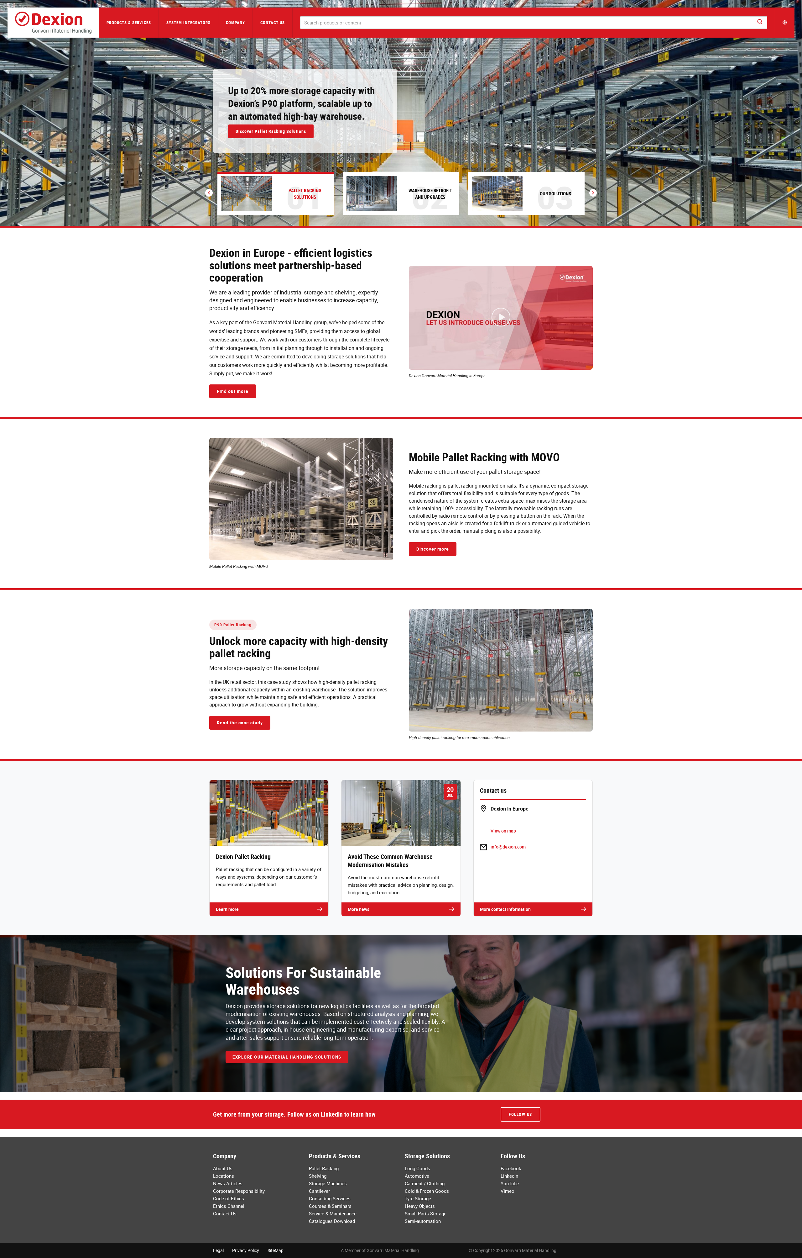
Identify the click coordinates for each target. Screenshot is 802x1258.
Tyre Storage (418, 1198)
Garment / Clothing (425, 1183)
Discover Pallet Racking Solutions (271, 131)
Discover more (432, 549)
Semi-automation (423, 1221)
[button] (784, 23)
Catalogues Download (332, 1221)
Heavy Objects (420, 1206)
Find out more (232, 391)
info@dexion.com (508, 847)
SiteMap (276, 1250)
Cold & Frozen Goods (427, 1191)
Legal (218, 1250)
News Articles (227, 1183)
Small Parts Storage (425, 1213)
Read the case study (240, 723)
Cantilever (319, 1191)
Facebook (511, 1168)
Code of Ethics (228, 1198)
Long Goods (417, 1168)
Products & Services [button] (129, 22)
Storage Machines (328, 1183)
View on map (503, 831)
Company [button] (235, 22)
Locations (223, 1176)
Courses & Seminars (330, 1206)
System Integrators (188, 22)
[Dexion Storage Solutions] (53, 23)
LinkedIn (509, 1176)
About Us (222, 1168)
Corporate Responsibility (239, 1191)
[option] (401, 113)
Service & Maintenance (333, 1213)
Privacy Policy (245, 1250)
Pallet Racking (324, 1168)
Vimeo (507, 1191)
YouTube (510, 1183)
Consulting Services (330, 1198)
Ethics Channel (228, 1206)
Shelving (317, 1176)
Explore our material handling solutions (286, 1057)
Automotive (417, 1176)
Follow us (520, 1114)
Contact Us (272, 22)
